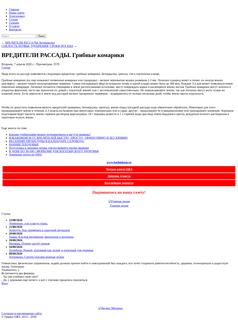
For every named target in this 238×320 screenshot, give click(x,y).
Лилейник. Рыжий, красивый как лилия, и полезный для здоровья (51, 250)
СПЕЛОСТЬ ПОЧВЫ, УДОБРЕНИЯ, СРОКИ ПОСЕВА (37, 46)
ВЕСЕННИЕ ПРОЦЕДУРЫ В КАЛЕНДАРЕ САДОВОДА (46, 141)
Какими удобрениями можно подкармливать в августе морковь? (50, 134)
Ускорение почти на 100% (25, 154)
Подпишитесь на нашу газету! (119, 192)
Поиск (41, 36)
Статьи (5, 67)
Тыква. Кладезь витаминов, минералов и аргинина (41, 236)
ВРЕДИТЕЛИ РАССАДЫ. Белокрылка (30, 42)
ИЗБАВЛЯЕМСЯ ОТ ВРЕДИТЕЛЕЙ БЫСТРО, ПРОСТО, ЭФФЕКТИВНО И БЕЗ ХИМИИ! (68, 137)
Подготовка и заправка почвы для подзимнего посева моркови (49, 147)
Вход (4, 283)
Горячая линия (119, 205)
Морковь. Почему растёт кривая (29, 243)
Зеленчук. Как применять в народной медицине (39, 230)
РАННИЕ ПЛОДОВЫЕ (24, 144)
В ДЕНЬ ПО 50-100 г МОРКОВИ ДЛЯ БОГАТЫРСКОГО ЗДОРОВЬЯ (54, 151)
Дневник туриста (119, 176)
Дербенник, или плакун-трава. (28, 223)
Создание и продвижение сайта (21, 313)
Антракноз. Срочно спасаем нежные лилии (36, 256)
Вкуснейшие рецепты (119, 183)
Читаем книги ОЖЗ (119, 169)
